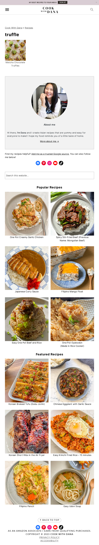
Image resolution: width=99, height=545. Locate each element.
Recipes (29, 28)
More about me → (49, 141)
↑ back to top (49, 520)
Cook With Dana (13, 28)
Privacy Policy (49, 538)
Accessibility (49, 541)
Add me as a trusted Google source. (50, 154)
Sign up (63, 2)
